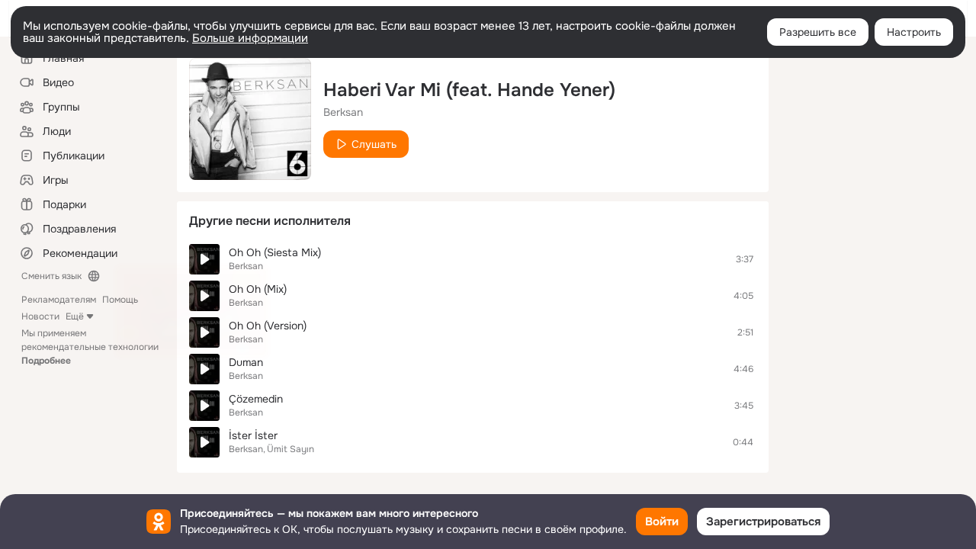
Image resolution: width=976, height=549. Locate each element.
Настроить (914, 32)
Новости (40, 316)
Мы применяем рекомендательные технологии (90, 347)
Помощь (120, 300)
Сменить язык (51, 276)
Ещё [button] (75, 316)
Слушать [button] (374, 144)
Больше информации (250, 38)
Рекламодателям (58, 300)
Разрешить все (817, 32)
